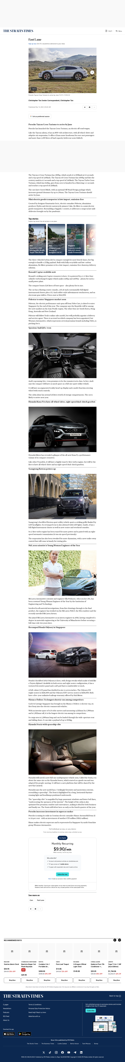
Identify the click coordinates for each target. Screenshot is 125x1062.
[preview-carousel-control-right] (93, 239)
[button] (108, 31)
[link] (18, 31)
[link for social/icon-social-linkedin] (81, 1052)
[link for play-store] (25, 1034)
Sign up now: (33, 44)
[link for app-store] (9, 1034)
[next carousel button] (92, 72)
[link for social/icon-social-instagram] (56, 1052)
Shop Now (12, 980)
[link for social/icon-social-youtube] (68, 1052)
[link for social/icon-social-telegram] (75, 1052)
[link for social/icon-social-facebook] (62, 1052)
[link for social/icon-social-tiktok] (50, 1052)
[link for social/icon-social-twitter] (43, 1052)
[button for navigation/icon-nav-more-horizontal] (94, 107)
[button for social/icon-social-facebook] (90, 107)
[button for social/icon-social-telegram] (85, 107)
